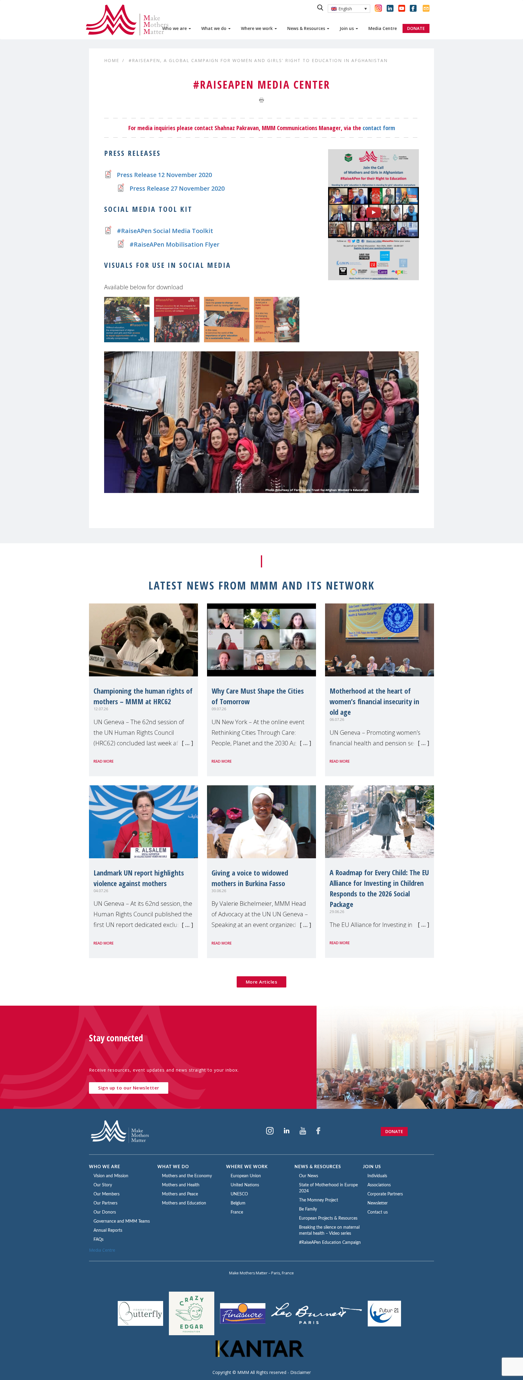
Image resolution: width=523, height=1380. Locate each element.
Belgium (238, 1203)
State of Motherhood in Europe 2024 (328, 1188)
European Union (246, 1176)
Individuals (377, 1176)
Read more (103, 761)
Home (111, 60)
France (237, 1212)
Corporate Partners (385, 1194)
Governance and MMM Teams (122, 1221)
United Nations (245, 1185)
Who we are (175, 28)
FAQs (99, 1239)
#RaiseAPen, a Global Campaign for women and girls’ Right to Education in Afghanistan (258, 60)
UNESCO (239, 1194)
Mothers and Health (180, 1185)
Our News (308, 1176)
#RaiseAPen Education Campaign (330, 1242)
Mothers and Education (184, 1203)
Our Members (107, 1194)
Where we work (257, 28)
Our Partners (105, 1203)
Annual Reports (108, 1230)
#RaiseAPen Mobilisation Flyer (174, 244)
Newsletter (377, 1203)
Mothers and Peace (180, 1194)
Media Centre (382, 28)
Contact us (377, 1212)
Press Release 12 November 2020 (164, 175)
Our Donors (105, 1212)
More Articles (262, 982)
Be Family (308, 1209)
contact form (379, 128)
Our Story (103, 1185)
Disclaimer (300, 1372)
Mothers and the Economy (187, 1176)
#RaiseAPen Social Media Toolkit (165, 231)
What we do (214, 28)
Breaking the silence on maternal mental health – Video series (329, 1230)
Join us (347, 28)
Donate (394, 1131)
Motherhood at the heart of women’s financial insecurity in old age (374, 701)
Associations (379, 1185)
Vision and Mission (111, 1176)
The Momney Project (318, 1200)
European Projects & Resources (328, 1218)
